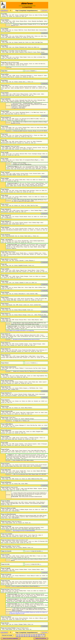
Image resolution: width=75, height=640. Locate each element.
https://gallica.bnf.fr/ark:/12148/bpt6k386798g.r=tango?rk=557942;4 (26, 339)
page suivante (44, 10)
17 (26, 636)
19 (31, 636)
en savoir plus (44, 33)
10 (39, 634)
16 (24, 636)
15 (22, 636)
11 (41, 634)
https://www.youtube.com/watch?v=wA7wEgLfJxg (22, 330)
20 (34, 636)
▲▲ (36, 70)
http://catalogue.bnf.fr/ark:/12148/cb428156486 (24, 530)
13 (17, 636)
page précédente (4, 10)
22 (39, 636)
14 (19, 636)
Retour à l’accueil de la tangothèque (10, 638)
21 (36, 636)
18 (29, 636)
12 (43, 634)
